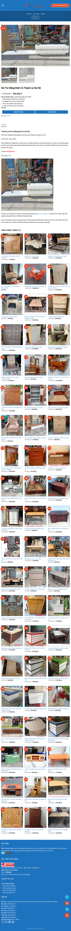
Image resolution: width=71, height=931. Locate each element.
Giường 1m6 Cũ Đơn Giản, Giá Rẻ (57, 256)
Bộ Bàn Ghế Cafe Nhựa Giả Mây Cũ (58, 347)
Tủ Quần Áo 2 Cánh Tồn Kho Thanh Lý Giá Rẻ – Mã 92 (59, 287)
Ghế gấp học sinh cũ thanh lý (9, 317)
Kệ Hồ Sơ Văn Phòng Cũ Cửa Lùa (10, 678)
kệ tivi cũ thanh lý (43, 214)
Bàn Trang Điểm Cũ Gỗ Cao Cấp (34, 377)
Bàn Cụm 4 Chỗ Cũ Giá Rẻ (32, 256)
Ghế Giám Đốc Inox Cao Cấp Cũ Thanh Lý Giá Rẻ (10, 378)
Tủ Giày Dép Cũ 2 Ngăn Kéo (56, 317)
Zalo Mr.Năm (51, 112)
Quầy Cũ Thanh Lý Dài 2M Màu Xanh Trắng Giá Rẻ (11, 770)
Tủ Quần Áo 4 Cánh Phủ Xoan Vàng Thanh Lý (11, 830)
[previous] (4, 45)
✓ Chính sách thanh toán (8, 890)
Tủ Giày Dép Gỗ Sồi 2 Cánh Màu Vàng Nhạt (11, 408)
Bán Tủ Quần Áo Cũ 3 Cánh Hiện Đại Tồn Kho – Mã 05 (11, 468)
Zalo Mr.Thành (18, 112)
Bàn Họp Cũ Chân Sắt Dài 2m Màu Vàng (57, 800)
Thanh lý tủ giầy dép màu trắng (33, 347)
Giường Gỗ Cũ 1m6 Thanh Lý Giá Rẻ (58, 407)
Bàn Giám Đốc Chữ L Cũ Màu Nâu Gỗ (58, 498)
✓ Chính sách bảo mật (8, 892)
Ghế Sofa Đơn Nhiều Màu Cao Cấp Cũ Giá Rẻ (12, 438)
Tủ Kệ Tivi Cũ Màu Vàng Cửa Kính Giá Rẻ (35, 770)
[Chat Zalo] (67, 909)
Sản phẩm (36, 14)
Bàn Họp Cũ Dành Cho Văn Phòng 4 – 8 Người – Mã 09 (35, 317)
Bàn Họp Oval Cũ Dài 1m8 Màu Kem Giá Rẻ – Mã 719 (35, 739)
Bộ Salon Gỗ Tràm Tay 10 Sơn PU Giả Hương (58, 378)
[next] (66, 45)
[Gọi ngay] (67, 915)
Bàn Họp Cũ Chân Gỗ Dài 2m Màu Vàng (57, 770)
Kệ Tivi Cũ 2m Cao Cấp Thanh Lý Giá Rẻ (11, 739)
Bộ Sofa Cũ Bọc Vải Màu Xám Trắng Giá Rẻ (11, 499)
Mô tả (3, 126)
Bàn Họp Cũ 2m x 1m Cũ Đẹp (33, 559)
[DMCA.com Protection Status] (6, 853)
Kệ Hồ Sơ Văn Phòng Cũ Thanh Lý (34, 407)
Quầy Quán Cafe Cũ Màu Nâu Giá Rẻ (11, 648)
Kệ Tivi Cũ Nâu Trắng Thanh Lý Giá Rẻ (35, 438)
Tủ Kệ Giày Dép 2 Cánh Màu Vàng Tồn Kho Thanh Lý (35, 618)
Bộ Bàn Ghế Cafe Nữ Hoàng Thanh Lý (35, 286)
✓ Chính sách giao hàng (8, 888)
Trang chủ (29, 14)
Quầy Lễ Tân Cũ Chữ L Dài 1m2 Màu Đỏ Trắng (35, 649)
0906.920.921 (12, 915)
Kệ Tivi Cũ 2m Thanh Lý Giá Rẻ (56, 468)
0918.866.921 (11, 910)
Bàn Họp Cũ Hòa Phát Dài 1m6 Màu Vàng (58, 830)
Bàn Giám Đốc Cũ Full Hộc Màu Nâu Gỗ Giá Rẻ (11, 800)
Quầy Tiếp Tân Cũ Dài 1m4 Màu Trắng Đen (35, 679)
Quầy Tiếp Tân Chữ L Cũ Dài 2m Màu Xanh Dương (58, 739)
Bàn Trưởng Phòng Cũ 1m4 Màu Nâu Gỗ (58, 529)
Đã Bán (43, 14)
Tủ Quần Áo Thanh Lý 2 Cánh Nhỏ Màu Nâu (34, 830)
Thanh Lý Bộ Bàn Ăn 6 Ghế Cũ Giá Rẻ (58, 648)
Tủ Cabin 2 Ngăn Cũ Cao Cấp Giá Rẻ (35, 589)
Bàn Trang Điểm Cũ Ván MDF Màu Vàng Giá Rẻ (10, 287)
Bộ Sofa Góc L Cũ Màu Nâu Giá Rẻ (11, 589)
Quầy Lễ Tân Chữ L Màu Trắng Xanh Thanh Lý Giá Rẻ (11, 709)
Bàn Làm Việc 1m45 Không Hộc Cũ (58, 589)
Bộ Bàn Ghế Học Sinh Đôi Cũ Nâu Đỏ (58, 709)
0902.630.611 (11, 904)
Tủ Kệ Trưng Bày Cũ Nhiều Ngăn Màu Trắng (11, 347)
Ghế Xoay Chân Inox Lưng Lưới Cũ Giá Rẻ (12, 559)
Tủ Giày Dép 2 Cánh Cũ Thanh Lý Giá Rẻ (58, 618)
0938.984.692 (10, 908)
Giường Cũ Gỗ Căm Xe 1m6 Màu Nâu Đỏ (35, 499)
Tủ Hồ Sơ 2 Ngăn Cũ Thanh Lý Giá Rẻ (58, 438)
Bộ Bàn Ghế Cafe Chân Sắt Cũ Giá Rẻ (11, 618)
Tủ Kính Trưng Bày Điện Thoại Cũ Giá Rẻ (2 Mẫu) (11, 529)
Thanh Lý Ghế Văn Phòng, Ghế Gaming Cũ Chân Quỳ (59, 559)
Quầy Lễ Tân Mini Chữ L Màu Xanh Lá (58, 678)
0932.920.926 (11, 913)
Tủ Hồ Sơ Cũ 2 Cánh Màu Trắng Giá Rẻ (35, 709)
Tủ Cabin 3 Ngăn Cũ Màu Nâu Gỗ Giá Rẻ (35, 468)
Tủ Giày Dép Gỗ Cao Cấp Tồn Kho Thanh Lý (10, 257)
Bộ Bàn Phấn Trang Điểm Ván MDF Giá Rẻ (35, 800)
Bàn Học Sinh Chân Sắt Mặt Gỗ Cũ (34, 528)
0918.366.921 (12, 906)
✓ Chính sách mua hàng (8, 886)
